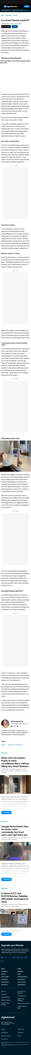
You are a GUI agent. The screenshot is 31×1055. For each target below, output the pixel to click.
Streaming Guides (22, 977)
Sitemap (20, 1035)
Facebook (2, 957)
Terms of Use (4, 1039)
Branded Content (22, 996)
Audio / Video (5, 977)
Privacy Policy (21, 1029)
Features (3, 744)
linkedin (17, 726)
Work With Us (4, 1032)
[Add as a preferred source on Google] (6, 26)
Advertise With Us (5, 997)
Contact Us (4, 994)
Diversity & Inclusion (6, 1035)
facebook (11, 726)
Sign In (27, 6)
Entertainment (5, 982)
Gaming (3, 974)
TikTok (18, 957)
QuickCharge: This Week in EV (15, 744)
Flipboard (2, 961)
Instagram (6, 957)
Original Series (21, 985)
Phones (3, 969)
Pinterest (22, 957)
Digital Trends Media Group (9, 1044)
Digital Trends (9, 8)
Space (19, 974)
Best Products (21, 979)
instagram (14, 726)
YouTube (14, 957)
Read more (6, 812)
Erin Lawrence (6, 23)
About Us (3, 991)
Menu (2, 6)
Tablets (19, 969)
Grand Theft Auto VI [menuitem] (5, 10)
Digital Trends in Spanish (23, 1003)
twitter (20, 726)
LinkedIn (26, 957)
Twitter (10, 957)
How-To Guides (22, 982)
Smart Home (4, 979)
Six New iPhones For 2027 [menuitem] (18, 10)
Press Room (20, 1032)
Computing (4, 971)
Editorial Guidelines (6, 1000)
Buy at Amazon (14, 595)
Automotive (4, 985)
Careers (3, 1029)
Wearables (20, 971)
